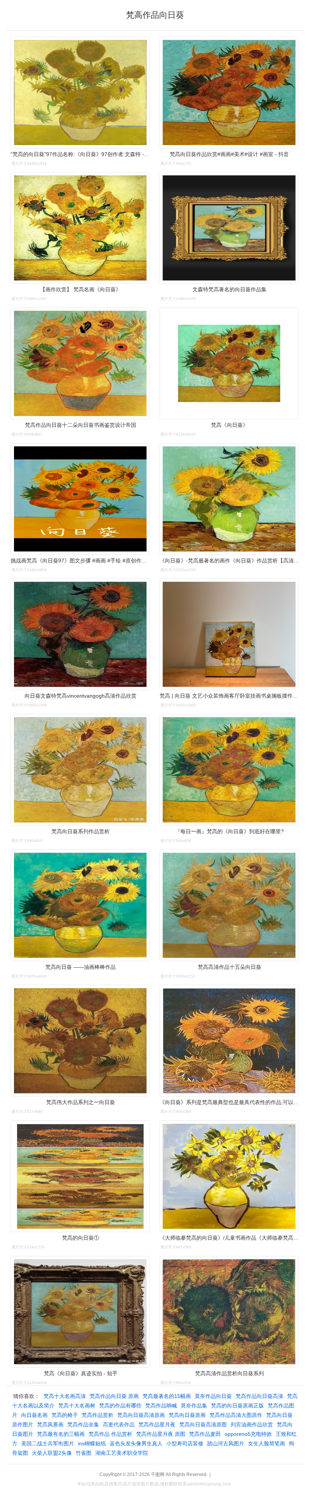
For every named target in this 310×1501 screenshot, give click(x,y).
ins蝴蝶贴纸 (92, 1443)
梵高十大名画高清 (64, 1396)
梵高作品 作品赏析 (110, 1434)
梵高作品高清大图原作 (235, 1415)
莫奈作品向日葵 (213, 1396)
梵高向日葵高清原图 (203, 1424)
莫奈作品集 (194, 1406)
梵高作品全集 (83, 1424)
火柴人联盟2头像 (52, 1453)
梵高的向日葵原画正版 (237, 1406)
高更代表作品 (119, 1424)
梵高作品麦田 (205, 1434)
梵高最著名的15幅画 (167, 1396)
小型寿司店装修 (184, 1443)
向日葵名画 (34, 1415)
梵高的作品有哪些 (120, 1406)
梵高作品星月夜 (156, 1424)
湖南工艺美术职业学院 (121, 1453)
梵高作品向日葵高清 (259, 1396)
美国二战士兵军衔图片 (47, 1443)
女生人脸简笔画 (266, 1443)
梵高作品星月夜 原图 (160, 1434)
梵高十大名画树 (76, 1406)
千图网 (157, 1474)
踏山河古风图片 (225, 1443)
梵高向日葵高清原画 (141, 1415)
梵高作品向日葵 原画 (114, 1396)
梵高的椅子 (64, 1415)
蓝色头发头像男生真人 (136, 1443)
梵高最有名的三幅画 (61, 1434)
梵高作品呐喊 (161, 1406)
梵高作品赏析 (97, 1415)
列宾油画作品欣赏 (252, 1424)
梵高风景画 (50, 1424)
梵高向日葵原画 (187, 1415)
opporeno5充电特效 (248, 1434)
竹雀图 (83, 1453)
